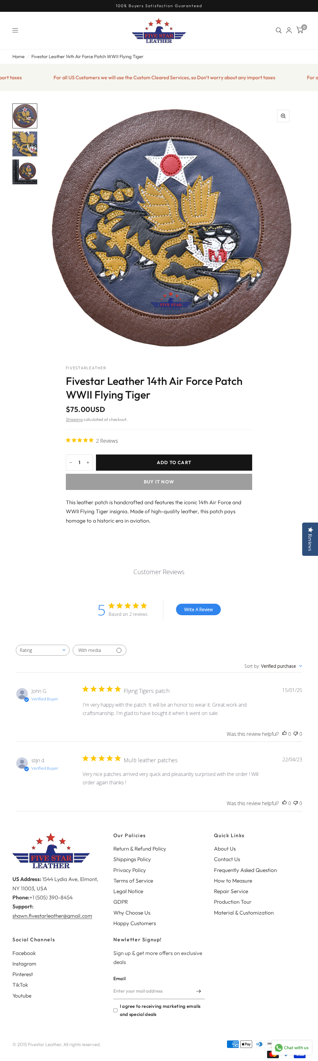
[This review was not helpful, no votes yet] (295, 734)
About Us (225, 848)
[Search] (279, 30)
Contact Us (227, 859)
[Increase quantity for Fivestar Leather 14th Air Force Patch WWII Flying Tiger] (88, 462)
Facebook (24, 953)
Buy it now (159, 482)
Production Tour (233, 901)
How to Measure (233, 880)
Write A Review (198, 609)
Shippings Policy (132, 859)
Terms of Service (133, 880)
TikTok (20, 984)
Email (119, 978)
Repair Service (231, 891)
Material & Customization (244, 912)
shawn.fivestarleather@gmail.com (52, 915)
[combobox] (43, 650)
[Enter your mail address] (198, 991)
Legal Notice (128, 891)
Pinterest (22, 974)
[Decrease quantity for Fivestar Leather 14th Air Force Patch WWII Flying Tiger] (70, 462)
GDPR (120, 901)
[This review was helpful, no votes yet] (284, 734)
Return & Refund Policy (139, 848)
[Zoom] (283, 116)
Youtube (21, 995)
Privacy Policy (129, 870)
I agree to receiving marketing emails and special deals (160, 1010)
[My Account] (289, 30)
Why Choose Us (131, 912)
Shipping (74, 419)
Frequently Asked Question (245, 870)
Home (18, 56)
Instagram (24, 963)
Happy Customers (134, 923)
